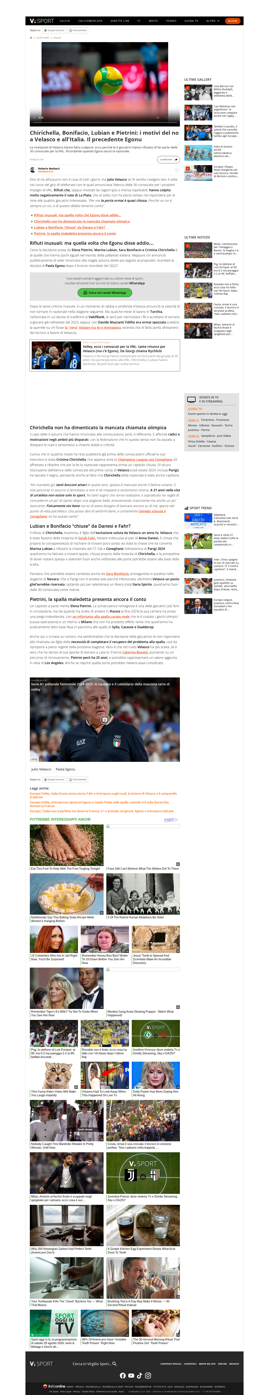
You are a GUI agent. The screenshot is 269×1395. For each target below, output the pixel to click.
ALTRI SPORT (42, 38)
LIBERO (70, 1387)
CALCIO (65, 20)
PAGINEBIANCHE (143, 1387)
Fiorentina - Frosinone (215, 420)
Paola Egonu (65, 769)
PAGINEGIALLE (93, 1387)
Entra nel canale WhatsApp (107, 293)
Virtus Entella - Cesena (202, 441)
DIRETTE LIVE (120, 20)
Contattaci (190, 1363)
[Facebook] (123, 1377)
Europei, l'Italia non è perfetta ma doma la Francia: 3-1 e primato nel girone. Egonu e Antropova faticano (102, 811)
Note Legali (65, 1391)
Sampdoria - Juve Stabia (216, 435)
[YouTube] (131, 1377)
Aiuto (121, 1391)
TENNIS (171, 20)
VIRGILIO (79, 1387)
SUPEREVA (219, 1387)
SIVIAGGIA (179, 1387)
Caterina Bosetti (135, 652)
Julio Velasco (41, 769)
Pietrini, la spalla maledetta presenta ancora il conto (75, 233)
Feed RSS (222, 1363)
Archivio (234, 1363)
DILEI (170, 1387)
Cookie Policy (88, 1391)
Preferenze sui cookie (106, 1391)
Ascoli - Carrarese (199, 446)
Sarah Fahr (86, 538)
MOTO (153, 20)
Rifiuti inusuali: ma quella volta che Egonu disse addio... (77, 215)
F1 (139, 20)
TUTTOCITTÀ (159, 1387)
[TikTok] (140, 1377)
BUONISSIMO (206, 1387)
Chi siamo (54, 1391)
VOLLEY (57, 38)
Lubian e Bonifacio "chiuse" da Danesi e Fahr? (69, 227)
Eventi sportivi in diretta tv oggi (207, 414)
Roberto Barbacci (49, 168)
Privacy (76, 1391)
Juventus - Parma (199, 430)
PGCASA (129, 1387)
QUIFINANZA (192, 1387)
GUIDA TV (191, 20)
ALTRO (211, 20)
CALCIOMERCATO (90, 20)
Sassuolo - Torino (222, 425)
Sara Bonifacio (117, 573)
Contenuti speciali (171, 1363)
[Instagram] (148, 1377)
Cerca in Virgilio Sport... (92, 1363)
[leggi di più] (176, 170)
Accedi (233, 21)
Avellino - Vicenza (223, 446)
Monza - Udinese (198, 425)
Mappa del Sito (207, 1363)
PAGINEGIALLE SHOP (112, 1387)
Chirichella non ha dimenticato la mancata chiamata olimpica (82, 221)
